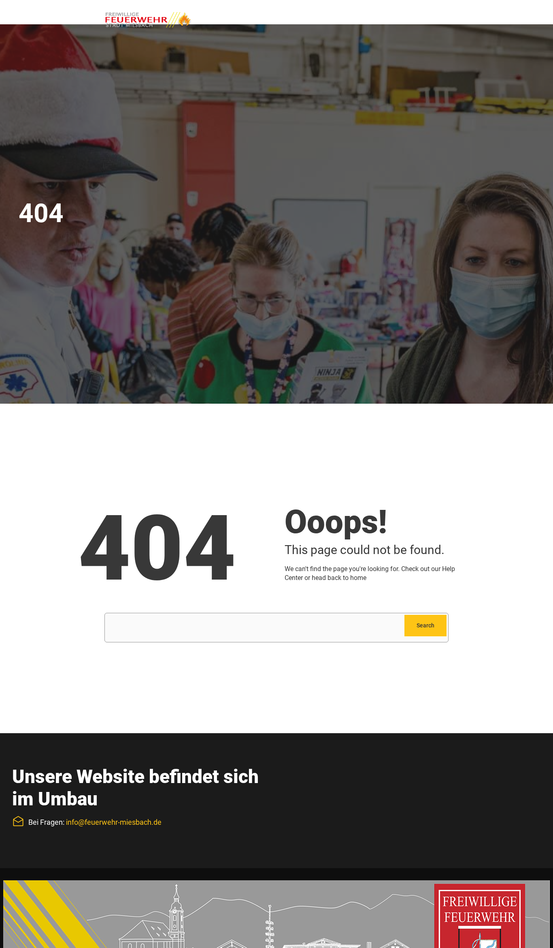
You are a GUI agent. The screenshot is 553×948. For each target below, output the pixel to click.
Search (425, 625)
